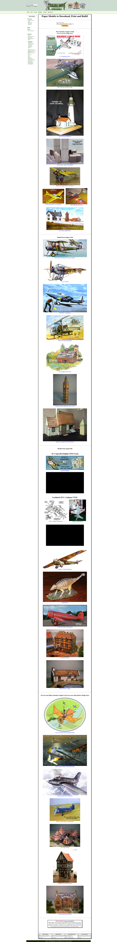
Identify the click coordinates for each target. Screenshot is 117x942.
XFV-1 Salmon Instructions (55, 521)
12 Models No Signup (31, 59)
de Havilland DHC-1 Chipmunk (53, 204)
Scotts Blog (30, 37)
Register (28, 29)
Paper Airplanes (30, 63)
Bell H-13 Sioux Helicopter (65, 340)
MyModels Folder (31, 20)
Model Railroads (30, 62)
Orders (29, 21)
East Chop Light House (65, 230)
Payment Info (30, 22)
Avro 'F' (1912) (65, 281)
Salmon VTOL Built (78, 521)
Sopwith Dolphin (65, 470)
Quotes (29, 56)
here (70, 923)
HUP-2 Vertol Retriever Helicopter (65, 821)
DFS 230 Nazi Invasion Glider (64, 87)
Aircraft (35, 12)
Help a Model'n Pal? (30, 30)
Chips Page (29, 57)
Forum (29, 35)
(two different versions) (76, 205)
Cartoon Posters (30, 61)
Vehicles (44, 12)
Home (28, 12)
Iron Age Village (65, 847)
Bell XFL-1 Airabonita (65, 313)
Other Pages (29, 34)
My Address (30, 23)
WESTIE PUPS (30, 51)
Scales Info (29, 54)
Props (29, 47)
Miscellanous (50, 12)
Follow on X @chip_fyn (69, 937)
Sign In (28, 27)
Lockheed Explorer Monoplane (65, 627)
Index (29, 53)
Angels (29, 39)
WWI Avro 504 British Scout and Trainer (65, 257)
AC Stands (30, 45)
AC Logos (30, 42)
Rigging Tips (30, 46)
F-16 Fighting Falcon (65, 56)
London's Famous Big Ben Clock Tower (65, 406)
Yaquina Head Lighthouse (65, 136)
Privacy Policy (30, 60)
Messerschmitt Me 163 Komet (64, 796)
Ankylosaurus (65, 602)
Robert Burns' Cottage (65, 688)
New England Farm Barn (65, 371)
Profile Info (30, 24)
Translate (35, 6)
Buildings (40, 12)
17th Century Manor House (65, 914)
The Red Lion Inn (65, 657)
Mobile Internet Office (31, 52)
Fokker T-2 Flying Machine (65, 569)
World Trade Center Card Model (65, 165)
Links (29, 55)
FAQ (31, 12)
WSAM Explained (31, 36)
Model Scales (30, 44)
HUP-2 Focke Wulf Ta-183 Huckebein (64, 766)
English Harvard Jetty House (65, 883)
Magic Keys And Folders (32, 50)
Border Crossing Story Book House (65, 442)
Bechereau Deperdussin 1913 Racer (65, 185)
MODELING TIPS (31, 49)
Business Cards (30, 58)
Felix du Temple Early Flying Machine (65, 732)
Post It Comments (31, 43)
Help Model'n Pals (31, 38)
